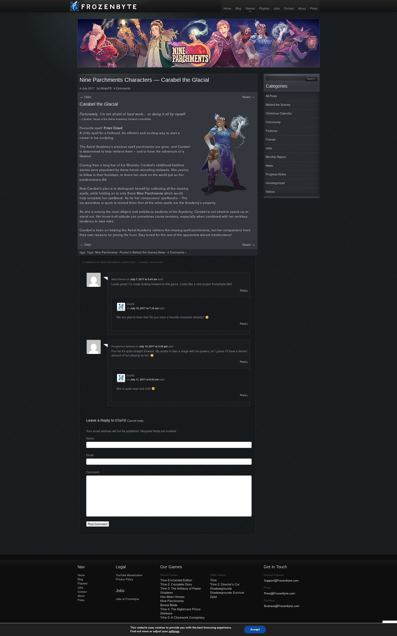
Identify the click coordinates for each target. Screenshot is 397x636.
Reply (244, 290)
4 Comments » (177, 252)
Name (90, 438)
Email (89, 455)
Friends (271, 139)
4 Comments (122, 88)
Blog (238, 8)
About (302, 8)
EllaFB (120, 420)
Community (273, 122)
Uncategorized (275, 183)
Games (250, 8)
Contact (289, 8)
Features (271, 131)
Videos (270, 191)
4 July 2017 (87, 88)
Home (227, 8)
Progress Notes (276, 174)
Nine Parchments (150, 193)
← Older (85, 97)
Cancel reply (135, 420)
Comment (92, 472)
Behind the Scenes (278, 105)
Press (313, 8)
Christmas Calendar (279, 113)
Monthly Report (276, 157)
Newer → (248, 97)
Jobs (277, 8)
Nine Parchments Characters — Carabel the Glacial (144, 80)
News (269, 165)
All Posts (271, 96)
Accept (255, 629)
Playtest (264, 8)
